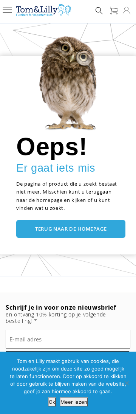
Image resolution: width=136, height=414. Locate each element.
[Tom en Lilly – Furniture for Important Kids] (43, 11)
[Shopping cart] (114, 10)
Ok (52, 402)
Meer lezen (73, 402)
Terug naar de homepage (71, 228)
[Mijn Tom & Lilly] (126, 10)
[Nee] (126, 383)
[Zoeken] (99, 10)
